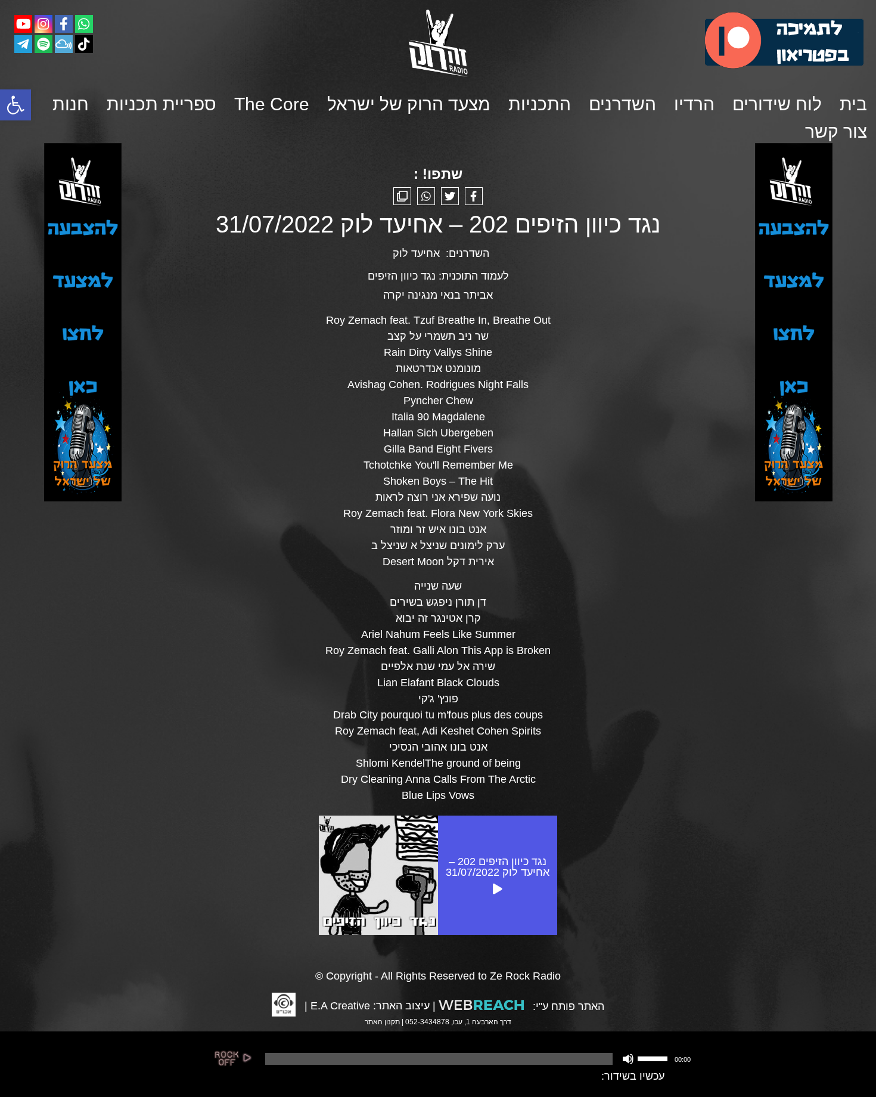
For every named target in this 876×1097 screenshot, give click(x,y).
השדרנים (622, 104)
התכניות (539, 104)
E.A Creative (340, 1006)
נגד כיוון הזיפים (402, 276)
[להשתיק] (628, 1059)
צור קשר (836, 131)
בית (853, 104)
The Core (271, 104)
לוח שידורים (777, 104)
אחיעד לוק (416, 253)
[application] (476, 1059)
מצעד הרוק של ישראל (408, 104)
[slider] (654, 1057)
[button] (15, 104)
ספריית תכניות (161, 104)
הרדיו (694, 104)
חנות (70, 104)
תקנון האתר (382, 1022)
